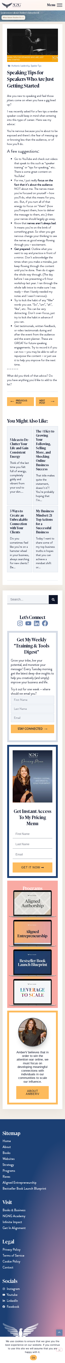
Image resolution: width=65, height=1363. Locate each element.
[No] (59, 1349)
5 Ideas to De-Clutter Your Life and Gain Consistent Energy (19, 448)
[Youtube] (28, 623)
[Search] (53, 599)
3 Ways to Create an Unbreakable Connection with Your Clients (19, 521)
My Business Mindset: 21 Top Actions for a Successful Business (45, 521)
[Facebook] (45, 623)
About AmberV (32, 1092)
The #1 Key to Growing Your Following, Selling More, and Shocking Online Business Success (45, 450)
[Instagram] (20, 623)
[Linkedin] (37, 623)
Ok (33, 1357)
